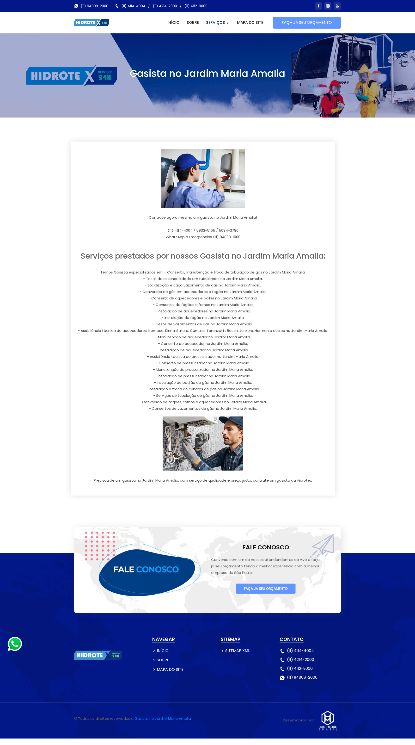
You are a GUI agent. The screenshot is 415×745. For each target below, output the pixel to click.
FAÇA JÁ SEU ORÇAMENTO (307, 22)
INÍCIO (173, 22)
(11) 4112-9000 (196, 6)
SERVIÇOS (216, 22)
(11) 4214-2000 (165, 6)
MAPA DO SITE (250, 22)
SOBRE (193, 22)
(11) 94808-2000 (94, 6)
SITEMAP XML (237, 650)
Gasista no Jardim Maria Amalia (162, 718)
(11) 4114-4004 (133, 6)
